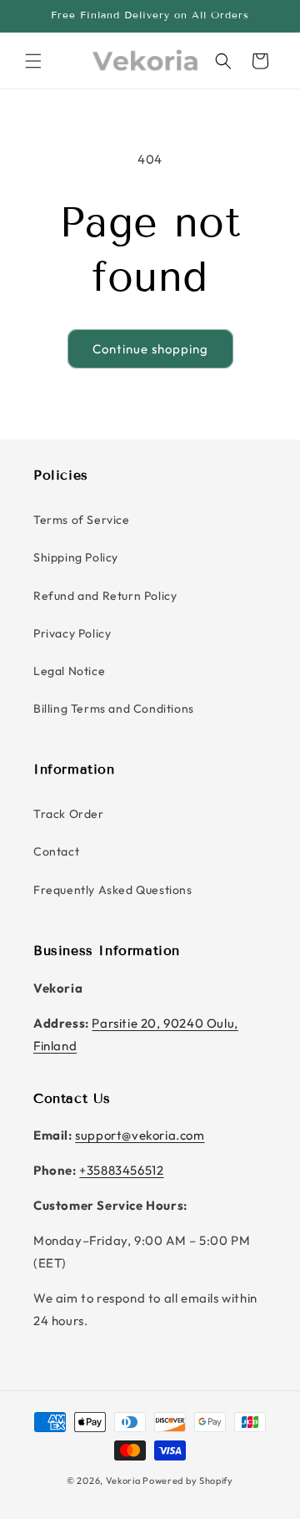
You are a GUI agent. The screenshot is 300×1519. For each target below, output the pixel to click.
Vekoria (123, 1480)
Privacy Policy (72, 633)
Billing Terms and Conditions (113, 708)
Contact (56, 851)
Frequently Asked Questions (112, 889)
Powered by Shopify (187, 1480)
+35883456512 (121, 1170)
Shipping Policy (75, 557)
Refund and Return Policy (105, 595)
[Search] (223, 61)
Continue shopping (150, 349)
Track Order (68, 813)
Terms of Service (81, 519)
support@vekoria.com (139, 1135)
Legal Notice (69, 670)
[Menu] (33, 61)
